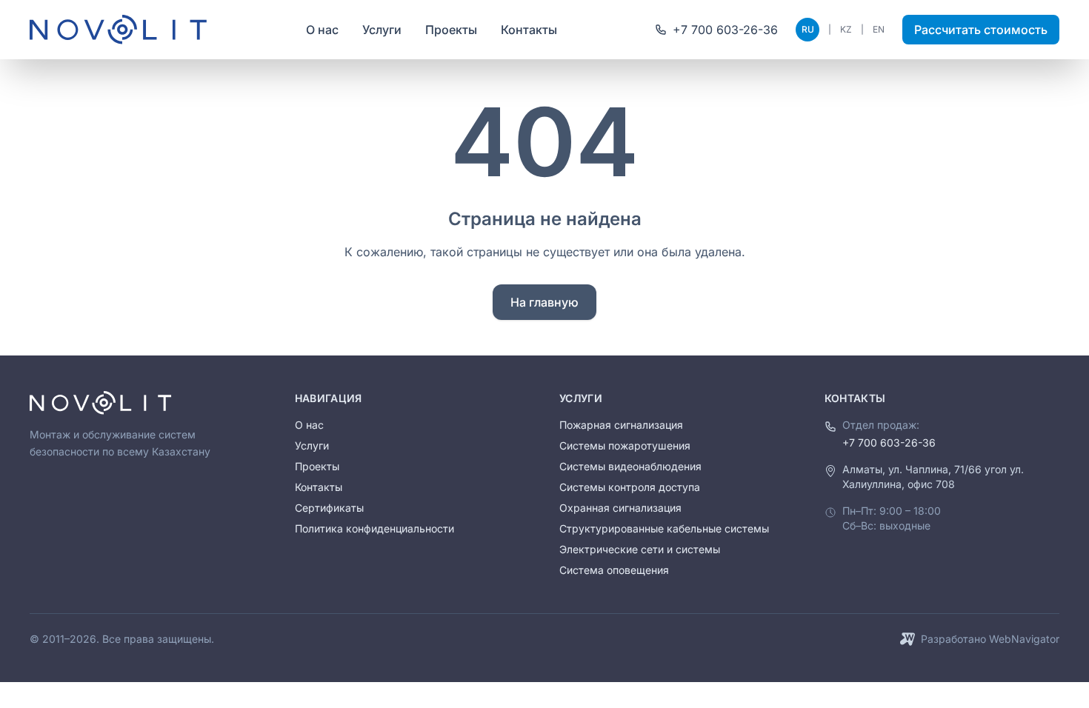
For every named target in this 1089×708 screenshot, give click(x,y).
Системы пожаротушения (624, 445)
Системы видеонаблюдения (630, 466)
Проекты (451, 29)
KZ (846, 29)
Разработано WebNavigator (990, 638)
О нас (322, 29)
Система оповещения (614, 570)
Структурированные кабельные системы (664, 528)
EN (879, 29)
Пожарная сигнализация (621, 424)
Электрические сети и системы (639, 549)
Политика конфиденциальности (374, 528)
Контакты (529, 29)
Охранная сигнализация (620, 507)
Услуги (382, 29)
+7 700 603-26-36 (889, 442)
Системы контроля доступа (629, 487)
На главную (544, 302)
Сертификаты (329, 507)
